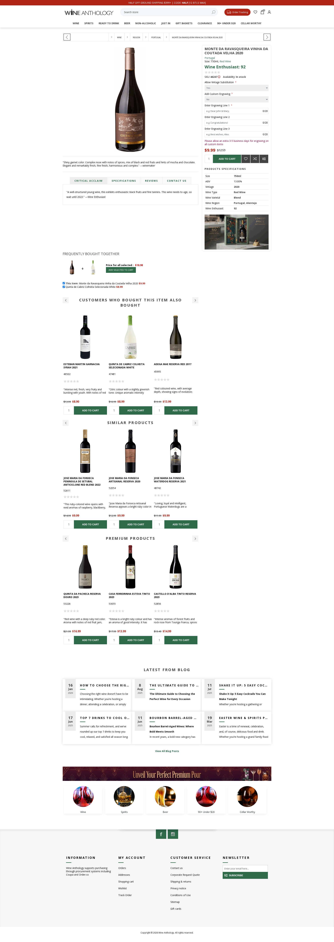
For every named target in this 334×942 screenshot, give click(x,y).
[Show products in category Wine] (83, 796)
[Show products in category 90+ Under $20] (206, 796)
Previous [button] (66, 423)
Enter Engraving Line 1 (217, 105)
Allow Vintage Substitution (219, 82)
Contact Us (176, 180)
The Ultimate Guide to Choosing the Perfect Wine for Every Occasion (174, 685)
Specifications (124, 180)
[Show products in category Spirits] (124, 796)
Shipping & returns (180, 881)
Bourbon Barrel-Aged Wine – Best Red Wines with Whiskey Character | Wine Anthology (174, 718)
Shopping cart (126, 881)
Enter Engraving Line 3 (217, 128)
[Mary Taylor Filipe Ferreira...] (66, 37)
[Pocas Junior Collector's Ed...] (267, 37)
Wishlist (122, 888)
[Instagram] (173, 834)
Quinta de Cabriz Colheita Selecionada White (81, 365)
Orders (122, 868)
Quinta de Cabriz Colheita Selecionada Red (172, 365)
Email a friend (264, 159)
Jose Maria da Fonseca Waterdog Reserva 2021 (125, 479)
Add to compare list (254, 159)
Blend (237, 197)
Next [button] (195, 423)
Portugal (210, 58)
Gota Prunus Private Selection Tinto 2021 (175, 595)
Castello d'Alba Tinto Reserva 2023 (130, 595)
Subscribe (236, 875)
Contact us (176, 868)
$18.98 (139, 265)
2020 (236, 186)
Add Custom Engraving (218, 93)
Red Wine (225, 61)
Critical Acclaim (88, 180)
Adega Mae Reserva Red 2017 (127, 364)
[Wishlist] (255, 12)
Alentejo (251, 203)
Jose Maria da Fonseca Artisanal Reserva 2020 (79, 479)
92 (235, 208)
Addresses (124, 874)
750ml (237, 176)
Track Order (125, 895)
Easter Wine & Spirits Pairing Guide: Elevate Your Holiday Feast (244, 718)
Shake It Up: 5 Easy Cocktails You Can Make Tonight (244, 685)
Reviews (151, 180)
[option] (85, 365)
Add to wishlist (245, 159)
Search (213, 12)
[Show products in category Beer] (165, 796)
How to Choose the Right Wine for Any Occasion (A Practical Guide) (105, 685)
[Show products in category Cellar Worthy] (247, 796)
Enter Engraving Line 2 (217, 117)
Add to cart (227, 158)
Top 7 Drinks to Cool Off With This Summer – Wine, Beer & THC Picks (105, 718)
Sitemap (175, 902)
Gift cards (175, 908)
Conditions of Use (180, 895)
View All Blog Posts (167, 751)
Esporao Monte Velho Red (171, 478)
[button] (66, 300)
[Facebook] (161, 834)
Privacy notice (178, 888)
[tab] (88, 180)
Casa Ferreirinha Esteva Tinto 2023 (84, 595)
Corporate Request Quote (185, 874)
